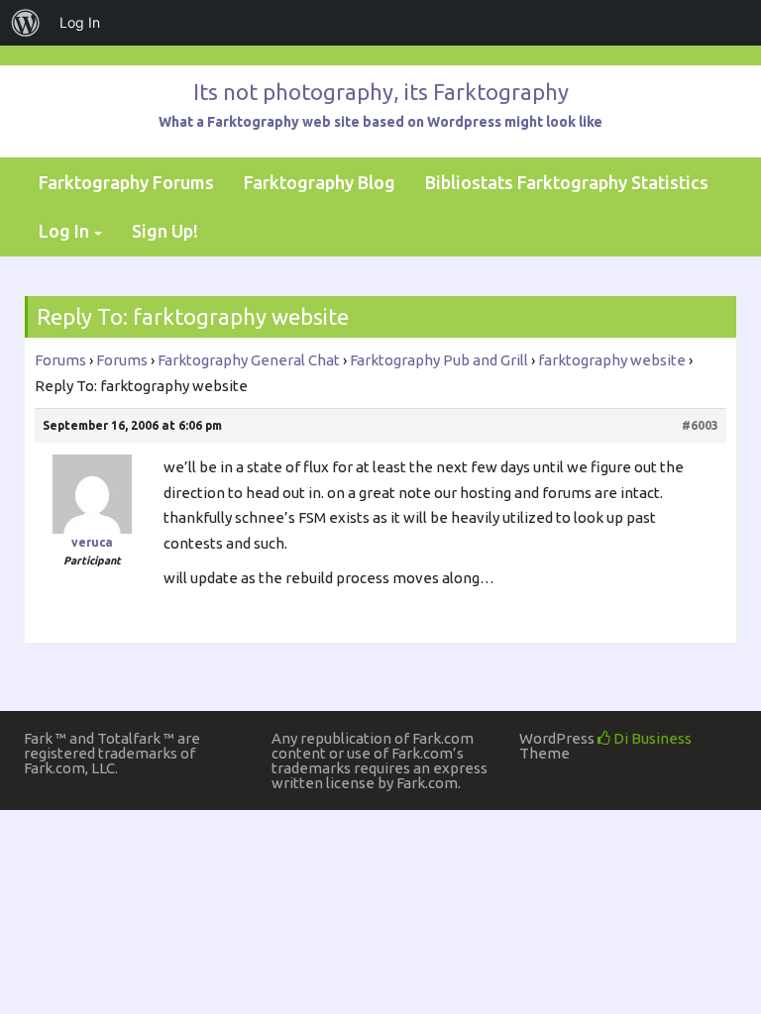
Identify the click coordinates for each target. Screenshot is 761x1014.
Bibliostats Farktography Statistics (566, 182)
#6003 (700, 425)
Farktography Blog (319, 182)
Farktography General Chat (249, 360)
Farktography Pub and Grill (439, 360)
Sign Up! (165, 231)
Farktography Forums (126, 182)
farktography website (612, 360)
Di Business (651, 738)
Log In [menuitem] (79, 22)
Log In (64, 231)
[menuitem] (26, 23)
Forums (60, 360)
